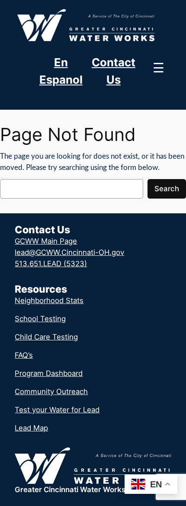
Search (166, 188)
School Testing (40, 318)
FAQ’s (24, 355)
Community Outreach (51, 391)
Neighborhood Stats (49, 300)
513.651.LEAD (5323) (51, 263)
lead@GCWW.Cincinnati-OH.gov (69, 252)
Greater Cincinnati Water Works (70, 489)
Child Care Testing (46, 337)
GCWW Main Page (46, 241)
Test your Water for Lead (57, 409)
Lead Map (31, 428)
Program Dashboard (49, 373)
